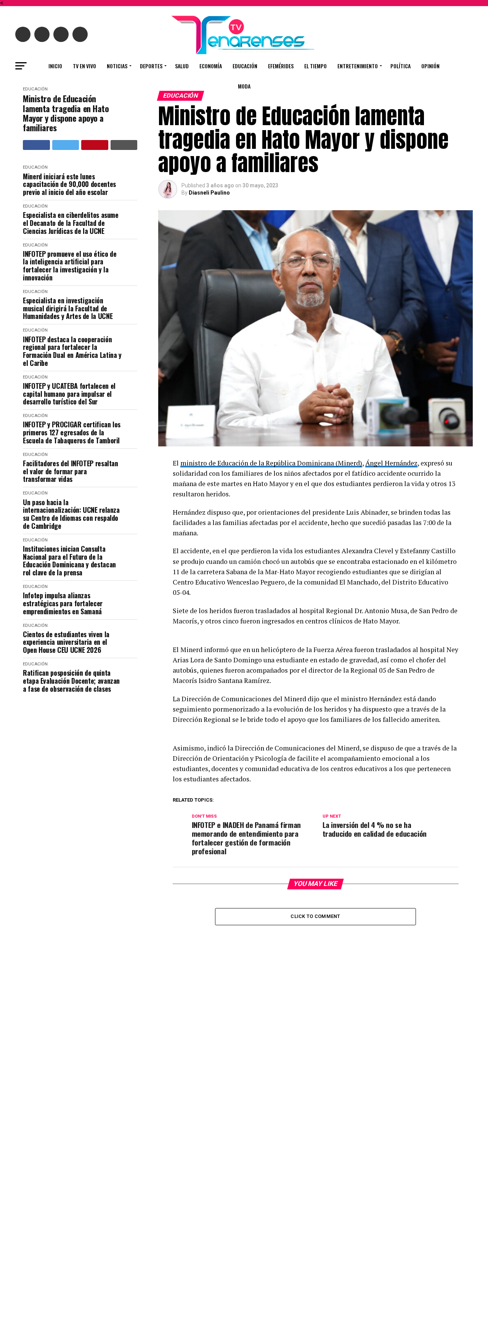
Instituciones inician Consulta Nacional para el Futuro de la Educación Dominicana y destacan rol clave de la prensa (69, 561)
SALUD (182, 66)
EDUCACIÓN (245, 66)
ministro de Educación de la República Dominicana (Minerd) (271, 463)
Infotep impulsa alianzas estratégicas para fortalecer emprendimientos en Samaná (63, 603)
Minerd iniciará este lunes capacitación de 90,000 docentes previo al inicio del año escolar (69, 184)
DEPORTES (151, 66)
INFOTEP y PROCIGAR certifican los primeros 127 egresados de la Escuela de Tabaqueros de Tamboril (71, 432)
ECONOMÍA (210, 66)
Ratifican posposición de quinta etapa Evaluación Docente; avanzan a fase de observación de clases (71, 680)
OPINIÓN (430, 66)
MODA (244, 86)
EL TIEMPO (315, 66)
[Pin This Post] (94, 145)
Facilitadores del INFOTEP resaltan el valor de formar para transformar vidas (70, 471)
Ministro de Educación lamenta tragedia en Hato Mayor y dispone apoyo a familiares (66, 113)
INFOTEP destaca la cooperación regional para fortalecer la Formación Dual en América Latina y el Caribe (72, 351)
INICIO (55, 66)
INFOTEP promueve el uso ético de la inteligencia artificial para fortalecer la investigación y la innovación (69, 266)
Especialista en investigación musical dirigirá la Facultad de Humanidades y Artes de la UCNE (67, 308)
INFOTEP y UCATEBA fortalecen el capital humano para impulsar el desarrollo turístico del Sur (69, 394)
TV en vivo (84, 66)
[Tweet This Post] (65, 145)
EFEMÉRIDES (281, 66)
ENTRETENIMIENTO (357, 66)
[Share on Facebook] (36, 145)
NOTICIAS (117, 66)
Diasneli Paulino (209, 193)
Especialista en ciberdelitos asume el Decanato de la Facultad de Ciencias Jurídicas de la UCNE (71, 223)
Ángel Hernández (391, 463)
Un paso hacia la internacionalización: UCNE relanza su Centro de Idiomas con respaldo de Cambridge (71, 514)
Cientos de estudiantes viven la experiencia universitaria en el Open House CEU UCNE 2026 (66, 642)
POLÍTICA (400, 66)
